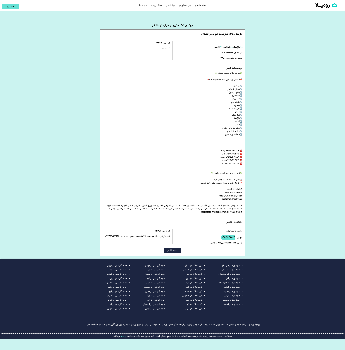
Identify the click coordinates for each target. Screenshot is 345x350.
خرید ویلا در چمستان (230, 269)
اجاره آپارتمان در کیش (117, 274)
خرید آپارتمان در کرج (155, 278)
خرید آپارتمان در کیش (155, 308)
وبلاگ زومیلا (156, 5)
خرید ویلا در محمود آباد (229, 282)
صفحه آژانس (172, 250)
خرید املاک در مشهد (193, 291)
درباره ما (143, 5)
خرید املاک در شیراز (194, 287)
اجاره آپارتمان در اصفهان (116, 282)
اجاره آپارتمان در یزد (118, 269)
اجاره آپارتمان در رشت (117, 287)
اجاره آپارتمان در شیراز (117, 295)
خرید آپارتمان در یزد (156, 295)
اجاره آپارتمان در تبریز (117, 300)
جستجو (10, 6)
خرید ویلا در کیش (232, 304)
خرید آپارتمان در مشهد (154, 287)
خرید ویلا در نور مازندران (229, 274)
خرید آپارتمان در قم (156, 300)
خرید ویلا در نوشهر (232, 287)
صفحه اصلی (200, 5)
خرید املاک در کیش (194, 282)
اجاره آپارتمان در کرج (118, 291)
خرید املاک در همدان (193, 269)
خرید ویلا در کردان (232, 295)
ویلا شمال (170, 5)
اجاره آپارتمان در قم (118, 304)
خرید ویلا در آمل (232, 278)
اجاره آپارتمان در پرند (117, 278)
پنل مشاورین (185, 5)
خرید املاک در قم (195, 304)
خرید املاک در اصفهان (192, 295)
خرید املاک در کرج (194, 278)
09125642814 (228, 237)
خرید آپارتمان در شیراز (155, 291)
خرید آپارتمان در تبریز (155, 282)
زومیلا (123, 336)
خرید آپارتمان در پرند (155, 269)
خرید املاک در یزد (195, 274)
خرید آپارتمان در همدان (154, 274)
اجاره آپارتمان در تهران (117, 265)
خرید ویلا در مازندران (231, 265)
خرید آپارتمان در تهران (155, 265)
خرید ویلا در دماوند (231, 291)
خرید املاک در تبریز (194, 300)
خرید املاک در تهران (193, 265)
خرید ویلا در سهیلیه (231, 300)
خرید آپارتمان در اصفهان (154, 304)
